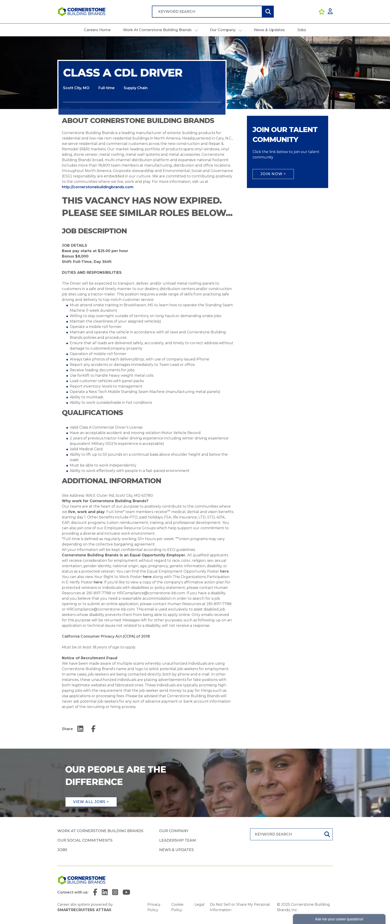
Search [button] (268, 11)
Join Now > (273, 174)
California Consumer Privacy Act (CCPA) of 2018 (106, 636)
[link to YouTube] (126, 892)
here (224, 571)
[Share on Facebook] (93, 729)
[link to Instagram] (115, 892)
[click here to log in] (330, 11)
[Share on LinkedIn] (80, 729)
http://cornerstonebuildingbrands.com (97, 187)
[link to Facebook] (95, 892)
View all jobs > (91, 802)
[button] (196, 30)
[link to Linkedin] (105, 892)
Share (67, 729)
